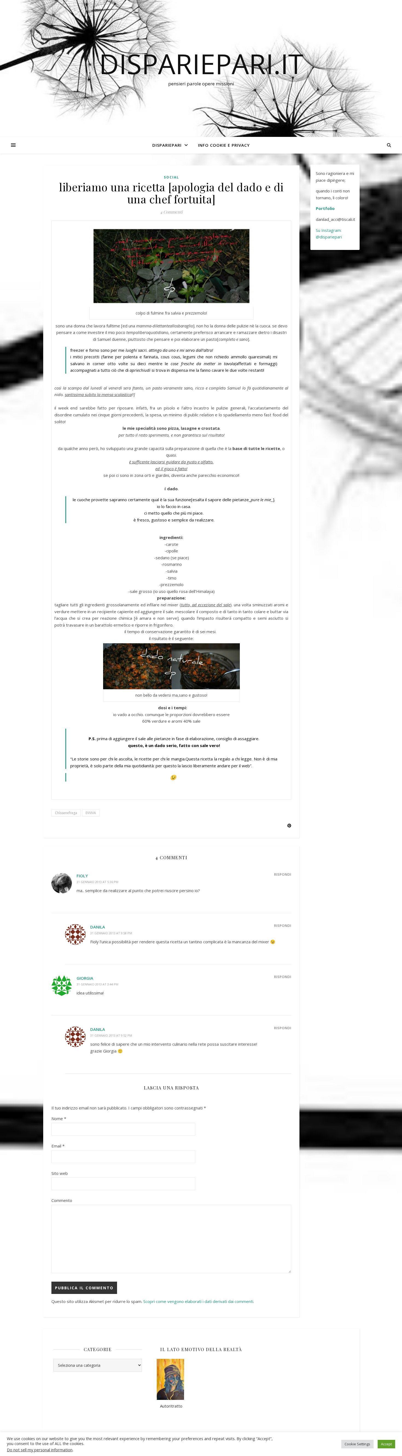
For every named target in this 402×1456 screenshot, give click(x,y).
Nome (58, 1118)
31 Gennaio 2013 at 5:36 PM (97, 882)
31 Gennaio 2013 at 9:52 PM (111, 1035)
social (171, 177)
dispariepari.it (201, 63)
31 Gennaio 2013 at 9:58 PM (111, 933)
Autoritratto (169, 1406)
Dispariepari (167, 145)
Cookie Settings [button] (357, 1443)
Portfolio (325, 208)
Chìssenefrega (66, 813)
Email (58, 1146)
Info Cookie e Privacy (224, 145)
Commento (61, 1200)
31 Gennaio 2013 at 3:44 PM (97, 984)
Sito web (59, 1173)
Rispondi (282, 874)
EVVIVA (91, 813)
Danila (97, 927)
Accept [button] (386, 1443)
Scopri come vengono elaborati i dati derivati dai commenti (198, 1301)
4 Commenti (171, 212)
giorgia (85, 978)
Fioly (82, 875)
